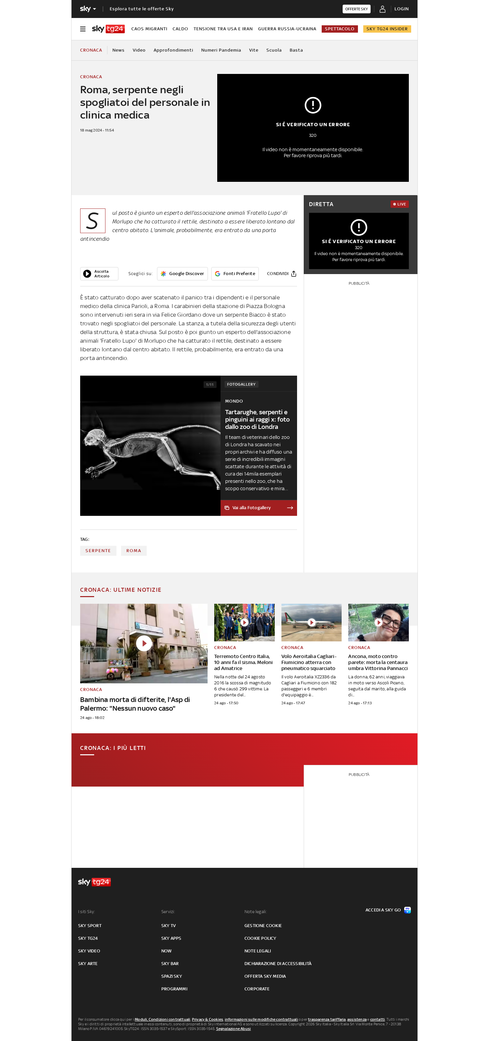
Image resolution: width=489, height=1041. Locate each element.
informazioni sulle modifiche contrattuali (261, 1019)
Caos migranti (149, 28)
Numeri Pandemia (221, 50)
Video (139, 50)
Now (166, 950)
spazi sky (171, 976)
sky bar (170, 963)
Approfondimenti (173, 50)
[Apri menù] (82, 29)
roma (133, 550)
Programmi (174, 988)
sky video (89, 950)
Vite (253, 50)
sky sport (89, 925)
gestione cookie (263, 925)
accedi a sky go (383, 909)
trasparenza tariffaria (327, 1019)
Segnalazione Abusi (233, 1028)
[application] (99, 273)
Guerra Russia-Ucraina (287, 28)
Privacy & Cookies (207, 1019)
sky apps (171, 938)
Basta (296, 50)
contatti (377, 1019)
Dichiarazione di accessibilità (277, 963)
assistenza (357, 1019)
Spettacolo (340, 28)
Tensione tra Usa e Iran (223, 28)
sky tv (168, 925)
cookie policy (260, 938)
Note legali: (255, 911)
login (402, 8)
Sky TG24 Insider (387, 28)
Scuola (274, 50)
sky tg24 (88, 938)
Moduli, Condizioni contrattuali (162, 1019)
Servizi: (168, 911)
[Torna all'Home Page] (108, 29)
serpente (98, 550)
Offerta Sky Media (265, 976)
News (118, 50)
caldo (180, 28)
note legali (257, 950)
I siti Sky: (86, 911)
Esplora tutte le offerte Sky (142, 8)
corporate (256, 988)
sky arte (88, 963)
